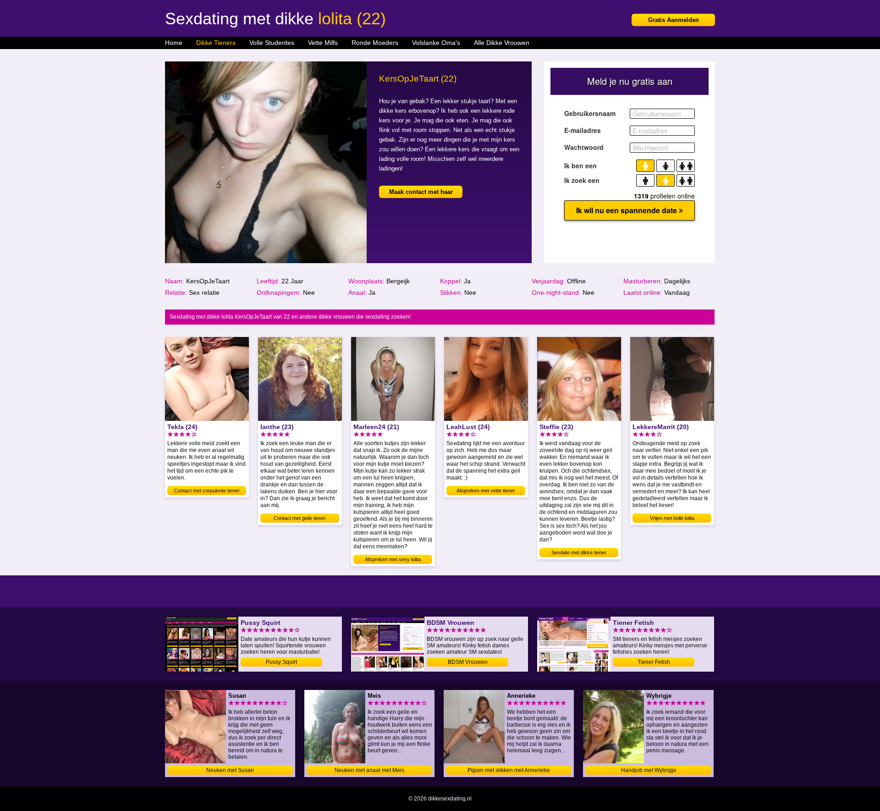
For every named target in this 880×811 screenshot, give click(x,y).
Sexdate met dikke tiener (578, 552)
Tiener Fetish (654, 662)
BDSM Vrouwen (468, 662)
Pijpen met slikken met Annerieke (509, 770)
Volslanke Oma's (436, 42)
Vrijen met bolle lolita (672, 518)
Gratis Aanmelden (673, 20)
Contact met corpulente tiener (207, 490)
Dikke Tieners (216, 42)
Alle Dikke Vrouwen (501, 42)
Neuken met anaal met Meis (369, 770)
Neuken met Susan (230, 770)
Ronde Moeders (375, 42)
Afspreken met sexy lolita (393, 559)
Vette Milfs (323, 42)
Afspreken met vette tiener (485, 490)
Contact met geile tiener (300, 518)
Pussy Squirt (281, 662)
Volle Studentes (271, 42)
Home (173, 42)
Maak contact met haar (421, 191)
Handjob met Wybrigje (648, 770)
